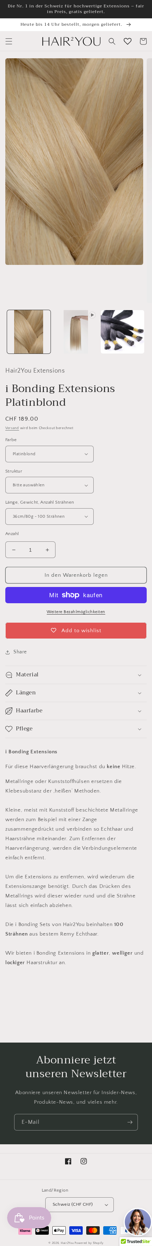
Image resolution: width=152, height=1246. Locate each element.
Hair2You (67, 1243)
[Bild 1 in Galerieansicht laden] (29, 332)
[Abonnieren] (130, 1122)
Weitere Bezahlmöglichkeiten (76, 612)
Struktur (13, 471)
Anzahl (12, 533)
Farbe (11, 439)
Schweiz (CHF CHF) (73, 1204)
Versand (12, 428)
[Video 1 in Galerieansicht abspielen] (76, 332)
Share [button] (20, 652)
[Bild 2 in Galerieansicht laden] (122, 332)
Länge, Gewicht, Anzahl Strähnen (39, 502)
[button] (9, 41)
